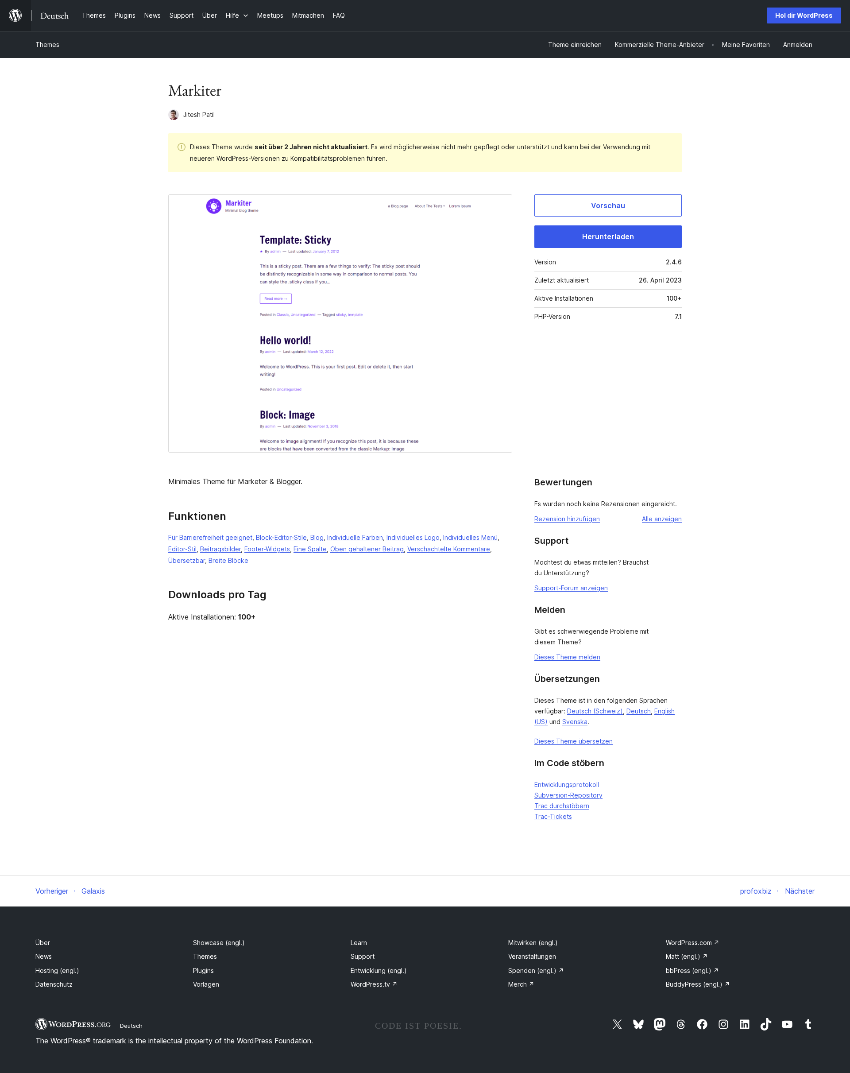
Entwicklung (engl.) (379, 970)
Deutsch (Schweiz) (595, 711)
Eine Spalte (310, 549)
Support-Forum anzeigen (571, 588)
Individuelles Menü (470, 537)
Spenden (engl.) (536, 970)
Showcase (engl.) (219, 942)
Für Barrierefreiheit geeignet (210, 537)
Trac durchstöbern (561, 806)
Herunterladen (608, 236)
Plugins (203, 970)
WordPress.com (692, 942)
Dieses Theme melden (567, 657)
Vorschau (608, 205)
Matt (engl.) (687, 956)
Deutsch (638, 711)
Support (363, 956)
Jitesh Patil (199, 114)
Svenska (574, 721)
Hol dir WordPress (804, 15)
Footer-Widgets (267, 549)
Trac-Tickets (553, 816)
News (43, 956)
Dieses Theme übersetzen (573, 741)
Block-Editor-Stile (281, 537)
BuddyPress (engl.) (698, 984)
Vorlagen (206, 984)
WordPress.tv (374, 984)
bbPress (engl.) (692, 970)
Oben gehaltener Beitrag (367, 549)
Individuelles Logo (413, 537)
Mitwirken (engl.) (533, 942)
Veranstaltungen (532, 956)
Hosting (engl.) (57, 970)
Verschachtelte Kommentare (448, 549)
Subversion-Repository (568, 795)
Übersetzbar (186, 560)
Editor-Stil (182, 549)
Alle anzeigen (662, 519)
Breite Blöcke (228, 560)
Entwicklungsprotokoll (566, 784)
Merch (521, 984)
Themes (47, 44)
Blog (317, 537)
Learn (359, 942)
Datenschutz (54, 984)
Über (42, 942)
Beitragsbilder (220, 549)
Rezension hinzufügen (567, 519)
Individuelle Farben (355, 537)
